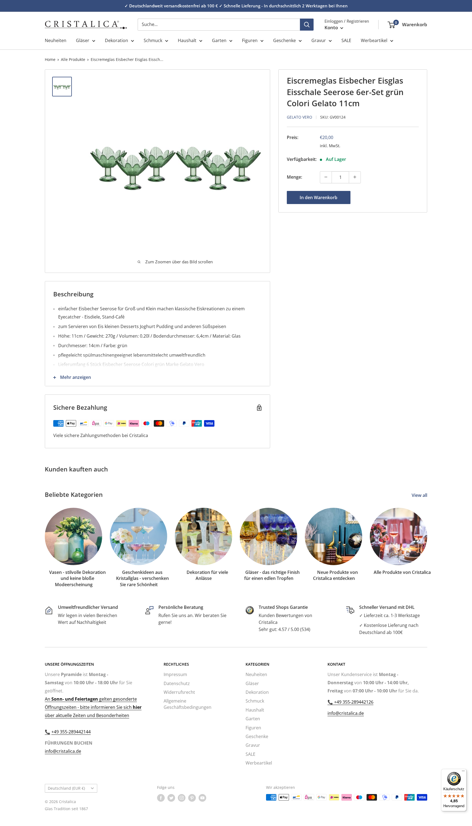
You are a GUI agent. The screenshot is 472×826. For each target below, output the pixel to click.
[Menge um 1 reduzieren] (326, 177)
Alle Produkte (73, 59)
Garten (219, 40)
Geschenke (284, 40)
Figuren (250, 40)
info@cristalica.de (63, 751)
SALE (346, 40)
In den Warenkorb (318, 197)
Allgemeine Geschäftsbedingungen (187, 704)
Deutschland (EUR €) (66, 788)
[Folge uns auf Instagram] (181, 798)
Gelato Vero (299, 116)
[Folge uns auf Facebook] (161, 798)
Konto (331, 27)
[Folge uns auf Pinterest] (192, 798)
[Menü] (463, 772)
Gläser (82, 40)
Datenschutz (177, 683)
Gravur (318, 40)
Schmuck (153, 40)
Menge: (294, 177)
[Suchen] (307, 25)
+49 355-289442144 (71, 732)
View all (420, 495)
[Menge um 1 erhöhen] (355, 177)
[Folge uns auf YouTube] (202, 798)
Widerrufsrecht (179, 692)
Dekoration (116, 40)
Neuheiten (55, 40)
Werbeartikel (374, 40)
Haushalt (187, 40)
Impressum (175, 674)
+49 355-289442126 (353, 702)
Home (50, 59)
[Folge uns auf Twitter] (171, 798)
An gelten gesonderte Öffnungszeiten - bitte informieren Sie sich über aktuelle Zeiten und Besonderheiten (93, 707)
